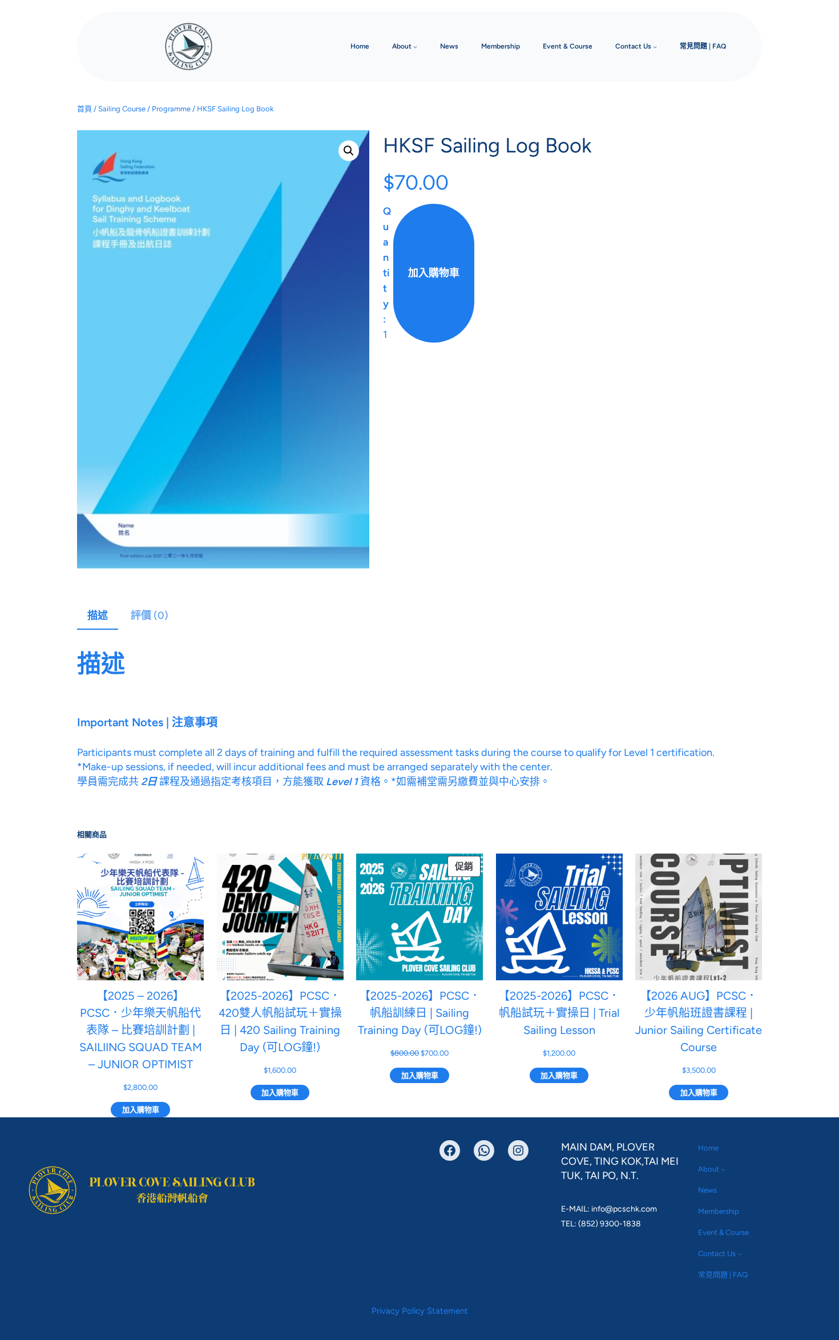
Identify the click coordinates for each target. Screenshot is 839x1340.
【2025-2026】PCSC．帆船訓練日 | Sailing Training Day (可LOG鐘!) (420, 1013)
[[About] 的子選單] (415, 47)
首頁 (84, 108)
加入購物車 (433, 273)
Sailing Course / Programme (144, 108)
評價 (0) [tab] (149, 615)
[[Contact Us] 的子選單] (655, 47)
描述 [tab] (97, 615)
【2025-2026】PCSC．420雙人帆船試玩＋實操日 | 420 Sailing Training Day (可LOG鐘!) (280, 1021)
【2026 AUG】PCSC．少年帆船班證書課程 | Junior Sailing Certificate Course (698, 1021)
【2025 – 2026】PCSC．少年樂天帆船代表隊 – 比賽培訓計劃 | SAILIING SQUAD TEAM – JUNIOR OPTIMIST (140, 1030)
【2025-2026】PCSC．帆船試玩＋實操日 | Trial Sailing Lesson (559, 1013)
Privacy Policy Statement (420, 1311)
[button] (348, 150)
